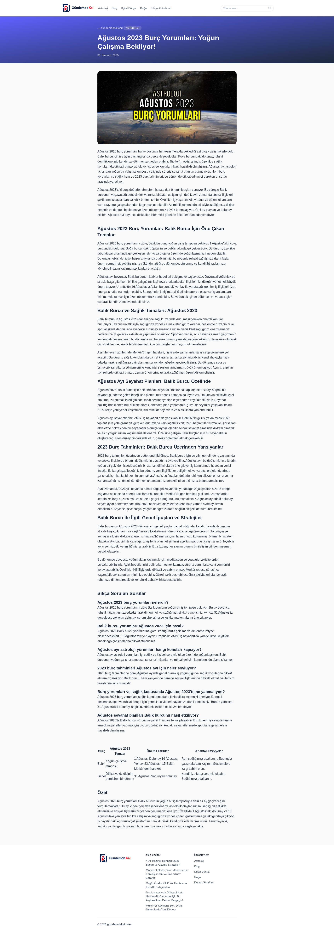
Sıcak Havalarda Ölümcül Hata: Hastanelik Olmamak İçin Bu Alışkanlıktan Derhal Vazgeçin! (165, 896)
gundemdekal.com (119, 924)
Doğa (143, 8)
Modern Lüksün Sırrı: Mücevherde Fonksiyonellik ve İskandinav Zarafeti (167, 873)
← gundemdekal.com (110, 27)
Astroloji (103, 8)
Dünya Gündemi (160, 8)
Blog (114, 8)
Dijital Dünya (128, 8)
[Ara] (269, 8)
